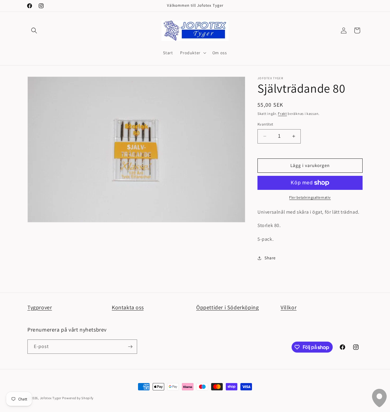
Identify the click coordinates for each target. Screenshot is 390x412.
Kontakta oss (128, 307)
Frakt (282, 113)
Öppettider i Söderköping (227, 307)
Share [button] (270, 258)
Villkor (288, 307)
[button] (34, 30)
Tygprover (39, 307)
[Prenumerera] (130, 346)
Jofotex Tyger (51, 398)
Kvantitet (265, 124)
